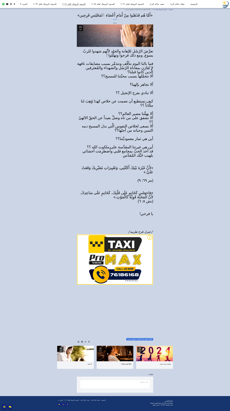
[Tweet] (85, 341)
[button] (14, 4)
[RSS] (78, 341)
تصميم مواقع (156, 405)
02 (60, 349)
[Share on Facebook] (89, 341)
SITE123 (163, 405)
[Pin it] (82, 341)
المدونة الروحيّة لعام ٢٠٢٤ (159, 9)
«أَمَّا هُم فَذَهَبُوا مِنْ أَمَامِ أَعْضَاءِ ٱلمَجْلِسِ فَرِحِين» (139, 339)
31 (140, 349)
